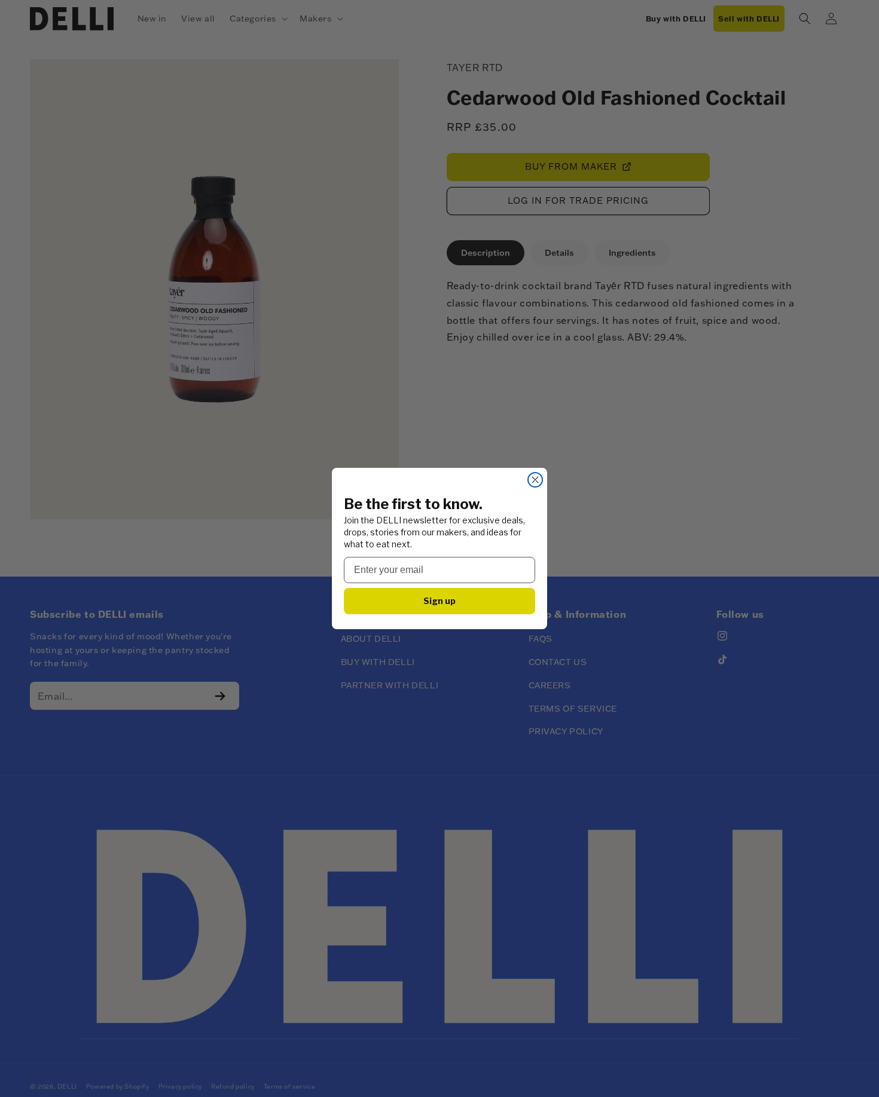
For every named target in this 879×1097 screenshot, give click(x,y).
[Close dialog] (535, 480)
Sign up (439, 601)
